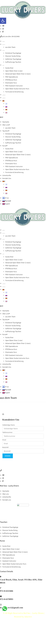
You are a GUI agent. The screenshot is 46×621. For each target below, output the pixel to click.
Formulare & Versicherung (14, 92)
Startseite (3, 41)
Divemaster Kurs (11, 83)
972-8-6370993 (6, 599)
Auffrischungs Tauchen (13, 62)
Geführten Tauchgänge (13, 59)
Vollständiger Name (8, 425)
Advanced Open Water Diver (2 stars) (18, 74)
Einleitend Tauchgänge (13, 53)
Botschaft (5, 447)
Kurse (3, 65)
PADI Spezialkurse (11, 77)
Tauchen (3, 50)
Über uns (3, 44)
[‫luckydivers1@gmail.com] (1, 604)
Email (4, 440)
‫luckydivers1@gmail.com (11, 607)
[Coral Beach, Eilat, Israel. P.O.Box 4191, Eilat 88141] (0, 577)
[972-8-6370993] (1, 596)
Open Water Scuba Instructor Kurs (17, 89)
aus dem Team (10, 47)
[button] (3, 21)
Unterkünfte (6, 175)
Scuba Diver (9, 68)
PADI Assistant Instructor (14, 86)
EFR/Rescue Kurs (11, 80)
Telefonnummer (7, 432)
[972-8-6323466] (0, 588)
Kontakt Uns (6, 178)
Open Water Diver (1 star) (14, 71)
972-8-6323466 (6, 591)
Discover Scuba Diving (12, 56)
